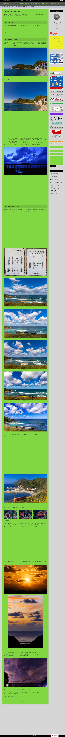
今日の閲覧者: (53, 176)
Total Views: (53, 185)
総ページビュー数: (54, 188)
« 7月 (51, 37)
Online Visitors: (54, 173)
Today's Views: (54, 174)
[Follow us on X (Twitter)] (54, 34)
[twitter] (61, 0)
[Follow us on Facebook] (51, 33)
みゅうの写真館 (5, 3)
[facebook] (60, 0)
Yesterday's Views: (55, 177)
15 (60, 43)
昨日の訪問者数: (54, 179)
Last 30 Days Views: (55, 182)
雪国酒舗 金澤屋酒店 (54, 113)
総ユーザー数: (53, 193)
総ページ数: (53, 191)
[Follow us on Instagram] (56, 34)
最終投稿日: (53, 194)
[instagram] (62, 0)
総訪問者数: (53, 187)
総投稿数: (53, 190)
